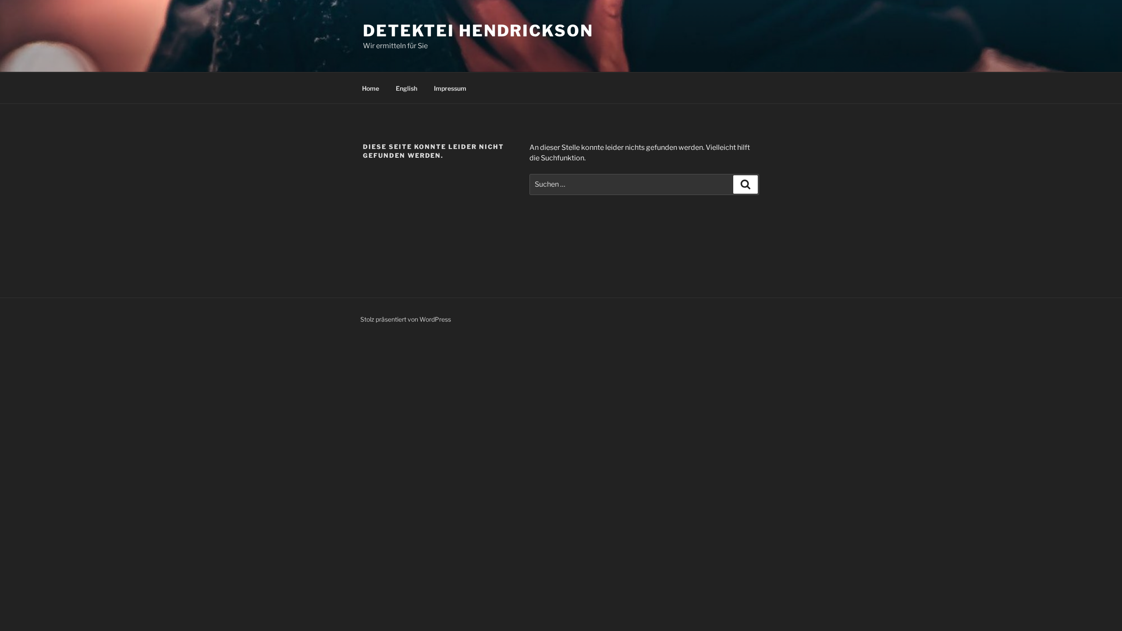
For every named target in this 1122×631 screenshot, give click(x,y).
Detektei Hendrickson (478, 30)
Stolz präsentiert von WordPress (405, 319)
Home (370, 88)
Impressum (450, 88)
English (406, 88)
